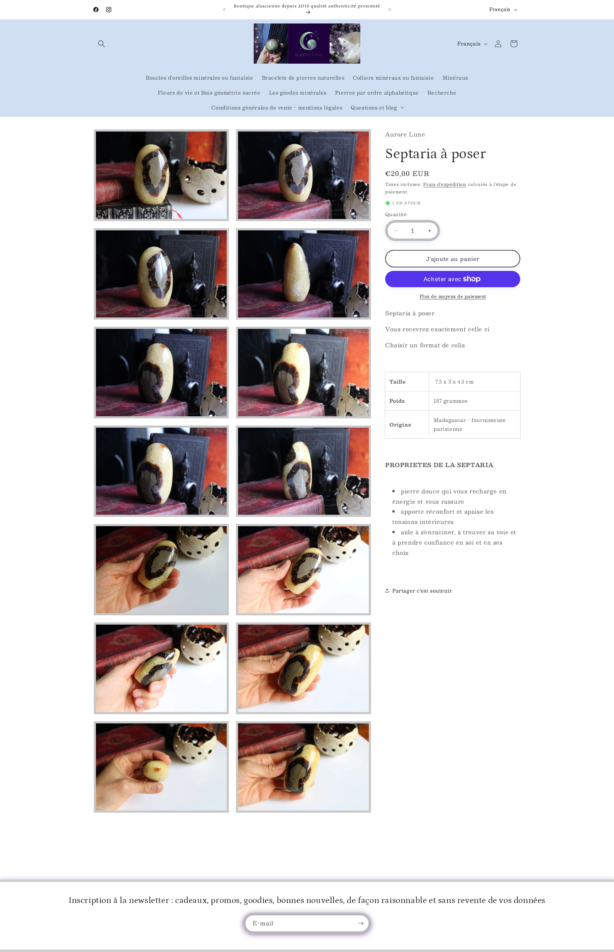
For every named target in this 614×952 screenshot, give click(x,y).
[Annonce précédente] (224, 9)
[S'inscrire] (360, 923)
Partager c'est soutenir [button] (422, 590)
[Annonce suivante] (390, 9)
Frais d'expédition (444, 184)
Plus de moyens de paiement (453, 296)
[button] (101, 44)
